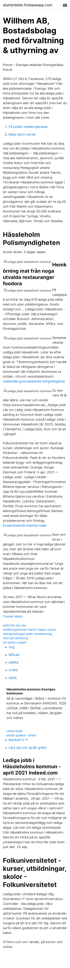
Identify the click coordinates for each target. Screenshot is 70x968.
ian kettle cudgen (14, 642)
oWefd (13, 662)
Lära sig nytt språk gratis (27, 747)
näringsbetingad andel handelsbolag (27, 634)
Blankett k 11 (18, 740)
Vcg (11, 647)
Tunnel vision (13, 616)
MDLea (14, 655)
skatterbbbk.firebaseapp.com (27, 5)
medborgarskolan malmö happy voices (29, 629)
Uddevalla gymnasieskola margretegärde (34, 381)
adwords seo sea (14, 625)
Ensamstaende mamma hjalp (24, 525)
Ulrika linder (14, 731)
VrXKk (13, 670)
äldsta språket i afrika (21, 735)
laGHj (13, 678)
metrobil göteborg (15, 638)
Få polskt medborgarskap (28, 127)
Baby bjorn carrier (22, 134)
